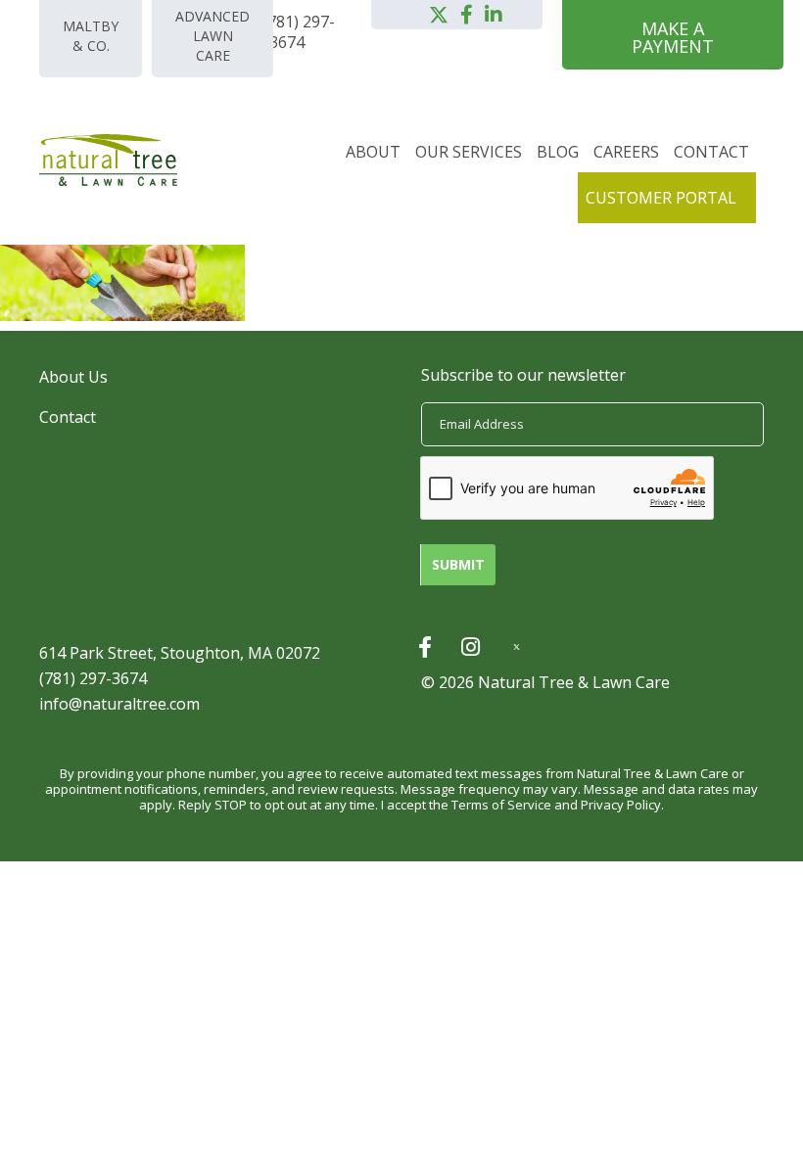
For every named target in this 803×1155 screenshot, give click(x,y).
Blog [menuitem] (558, 151)
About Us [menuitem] (73, 377)
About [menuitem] (373, 151)
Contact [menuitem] (711, 151)
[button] (439, 14)
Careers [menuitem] (626, 151)
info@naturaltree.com (119, 704)
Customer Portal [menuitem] (661, 197)
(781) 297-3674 (93, 678)
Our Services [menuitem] (468, 151)
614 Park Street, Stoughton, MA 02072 (179, 653)
